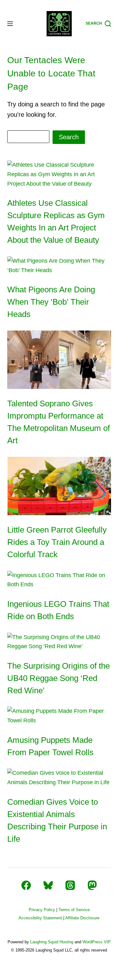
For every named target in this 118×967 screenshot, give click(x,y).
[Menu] (10, 24)
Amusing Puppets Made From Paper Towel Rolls (50, 746)
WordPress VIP (96, 942)
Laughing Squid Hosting (51, 942)
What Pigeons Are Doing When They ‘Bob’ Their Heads (51, 302)
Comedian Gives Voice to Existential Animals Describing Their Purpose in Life (57, 820)
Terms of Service (74, 909)
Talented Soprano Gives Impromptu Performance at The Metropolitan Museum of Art (58, 422)
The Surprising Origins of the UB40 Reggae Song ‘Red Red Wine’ (58, 678)
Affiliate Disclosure (82, 918)
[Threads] (70, 885)
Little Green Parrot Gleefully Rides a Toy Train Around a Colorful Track (57, 542)
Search (69, 137)
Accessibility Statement (40, 918)
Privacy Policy (42, 909)
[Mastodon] (92, 885)
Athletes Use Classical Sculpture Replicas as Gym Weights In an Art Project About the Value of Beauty (56, 221)
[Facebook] (26, 885)
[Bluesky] (48, 885)
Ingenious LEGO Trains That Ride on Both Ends (58, 610)
